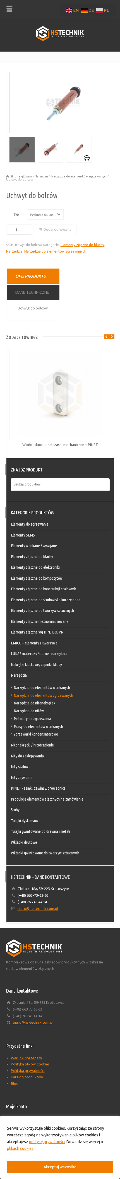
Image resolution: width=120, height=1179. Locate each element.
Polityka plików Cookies (30, 1064)
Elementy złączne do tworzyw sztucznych (42, 610)
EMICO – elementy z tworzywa (34, 643)
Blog (14, 1083)
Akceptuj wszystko (60, 1167)
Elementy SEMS (23, 535)
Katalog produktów (27, 1077)
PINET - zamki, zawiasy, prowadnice (38, 788)
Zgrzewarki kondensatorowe (36, 734)
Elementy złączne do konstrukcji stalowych (43, 588)
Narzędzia (42, 176)
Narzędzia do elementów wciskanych (42, 687)
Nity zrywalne (21, 777)
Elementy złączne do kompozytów (37, 578)
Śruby (15, 809)
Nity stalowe (20, 766)
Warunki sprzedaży (26, 1058)
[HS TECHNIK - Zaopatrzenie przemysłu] (60, 40)
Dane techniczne (32, 292)
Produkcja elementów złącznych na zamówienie (47, 799)
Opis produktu (30, 276)
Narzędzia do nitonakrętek (34, 703)
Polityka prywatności (28, 1070)
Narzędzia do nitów (29, 710)
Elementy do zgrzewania (30, 524)
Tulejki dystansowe (25, 820)
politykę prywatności (47, 1141)
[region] (60, 1147)
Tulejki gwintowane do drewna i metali (40, 831)
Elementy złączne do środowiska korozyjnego (45, 599)
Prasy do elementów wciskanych (38, 726)
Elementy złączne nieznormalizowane (39, 621)
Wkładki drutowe (24, 842)
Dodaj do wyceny (57, 229)
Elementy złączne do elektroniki (35, 567)
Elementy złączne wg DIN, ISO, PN (37, 632)
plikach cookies (20, 1148)
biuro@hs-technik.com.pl (38, 908)
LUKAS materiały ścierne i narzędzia (39, 653)
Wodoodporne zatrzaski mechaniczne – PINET (60, 445)
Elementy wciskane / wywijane (34, 545)
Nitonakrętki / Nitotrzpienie (32, 745)
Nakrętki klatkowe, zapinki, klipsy (36, 664)
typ (16, 214)
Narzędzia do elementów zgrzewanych (79, 176)
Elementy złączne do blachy (82, 245)
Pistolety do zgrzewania (32, 718)
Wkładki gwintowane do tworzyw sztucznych (45, 852)
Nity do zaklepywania (27, 755)
